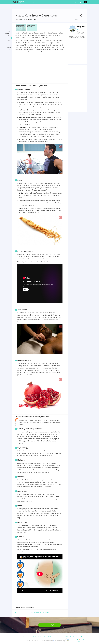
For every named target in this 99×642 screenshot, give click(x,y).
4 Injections (9, 42)
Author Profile (77, 43)
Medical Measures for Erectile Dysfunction (8, 33)
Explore (49, 2)
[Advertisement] (39, 64)
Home (14, 637)
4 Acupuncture (9, 28)
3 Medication (9, 40)
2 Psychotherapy (9, 38)
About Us (41, 2)
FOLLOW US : (68, 637)
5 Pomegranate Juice (9, 31)
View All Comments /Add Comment (40, 612)
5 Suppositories (9, 45)
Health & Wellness (22, 19)
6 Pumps (9, 47)
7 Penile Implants (9, 49)
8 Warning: (9, 52)
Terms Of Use (22, 637)
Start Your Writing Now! (49, 625)
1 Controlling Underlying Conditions (9, 35)
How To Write (48, 637)
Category (33, 2)
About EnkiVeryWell (35, 637)
